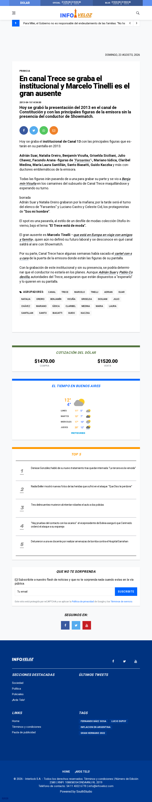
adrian (108, 292)
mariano (41, 306)
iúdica (56, 306)
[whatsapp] (43, 130)
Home (15, 721)
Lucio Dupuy (118, 721)
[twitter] (33, 130)
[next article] (130, 23)
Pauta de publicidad (24, 732)
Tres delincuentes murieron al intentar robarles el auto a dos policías (67, 504)
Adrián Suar (107, 272)
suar (121, 292)
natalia (25, 299)
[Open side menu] (13, 13)
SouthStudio (84, 791)
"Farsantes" (82, 160)
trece (65, 292)
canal (52, 292)
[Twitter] (76, 625)
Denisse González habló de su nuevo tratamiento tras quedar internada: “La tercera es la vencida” (83, 468)
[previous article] (136, 23)
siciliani (102, 299)
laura (112, 306)
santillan (27, 313)
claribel (71, 306)
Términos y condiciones (26, 726)
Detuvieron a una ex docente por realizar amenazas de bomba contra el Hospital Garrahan (79, 541)
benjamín (55, 299)
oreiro (40, 299)
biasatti (57, 313)
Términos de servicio (121, 601)
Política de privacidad (83, 601)
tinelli (94, 292)
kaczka (85, 313)
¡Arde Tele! (18, 700)
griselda (86, 299)
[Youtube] (86, 625)
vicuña (71, 299)
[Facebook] (65, 625)
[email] (53, 130)
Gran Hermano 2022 (93, 733)
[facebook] (23, 130)
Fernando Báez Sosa (93, 721)
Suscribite (126, 591)
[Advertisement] (76, 39)
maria (99, 306)
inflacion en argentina (95, 727)
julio (116, 299)
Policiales (18, 694)
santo (43, 313)
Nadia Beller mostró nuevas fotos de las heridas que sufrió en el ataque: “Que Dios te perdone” (81, 486)
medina (86, 306)
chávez (25, 306)
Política (16, 688)
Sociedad (17, 683)
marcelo (79, 292)
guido (71, 313)
